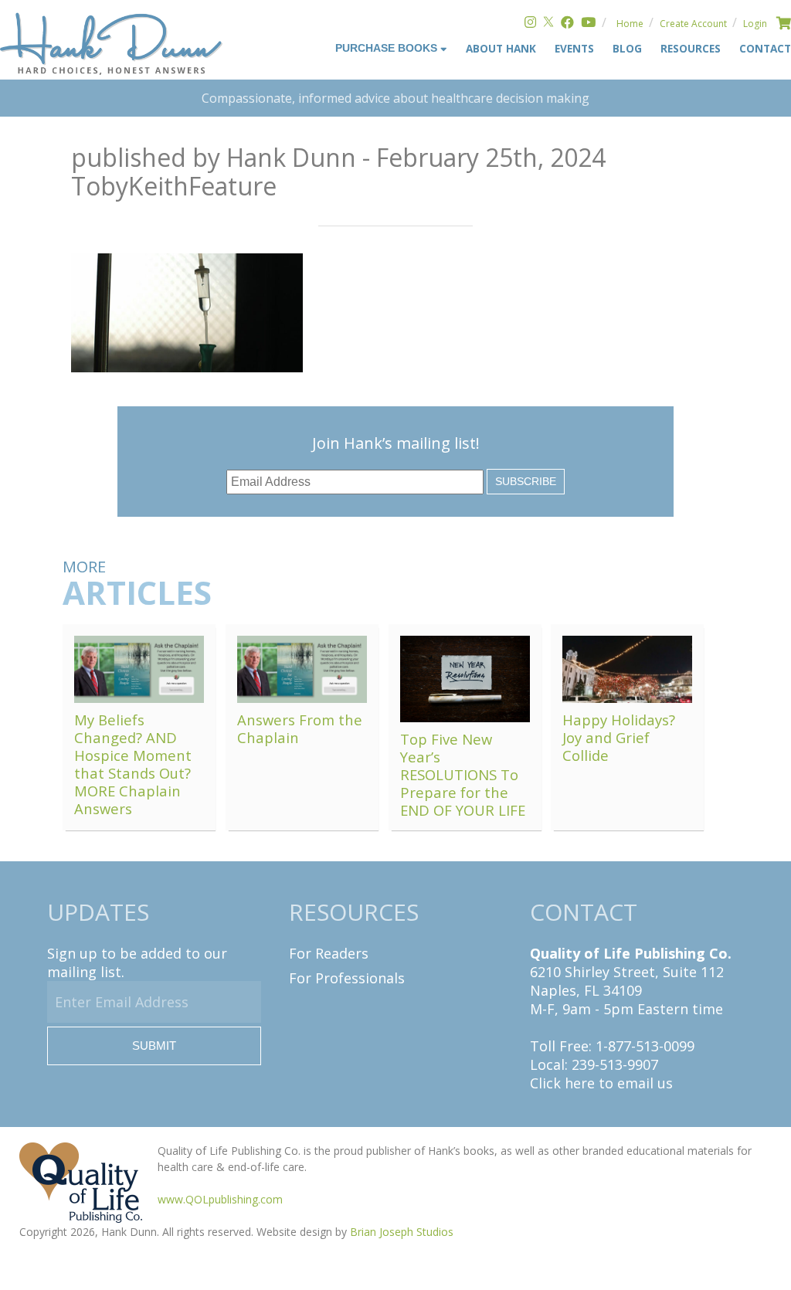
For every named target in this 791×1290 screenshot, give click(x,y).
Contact (765, 48)
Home (629, 23)
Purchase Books (387, 48)
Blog (627, 48)
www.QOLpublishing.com (220, 1199)
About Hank (501, 48)
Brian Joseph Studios (401, 1231)
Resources (690, 48)
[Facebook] (567, 23)
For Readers (328, 953)
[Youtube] (588, 23)
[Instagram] (530, 23)
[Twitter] (548, 23)
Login (755, 23)
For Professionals (347, 978)
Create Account (693, 23)
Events (574, 48)
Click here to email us (601, 1083)
